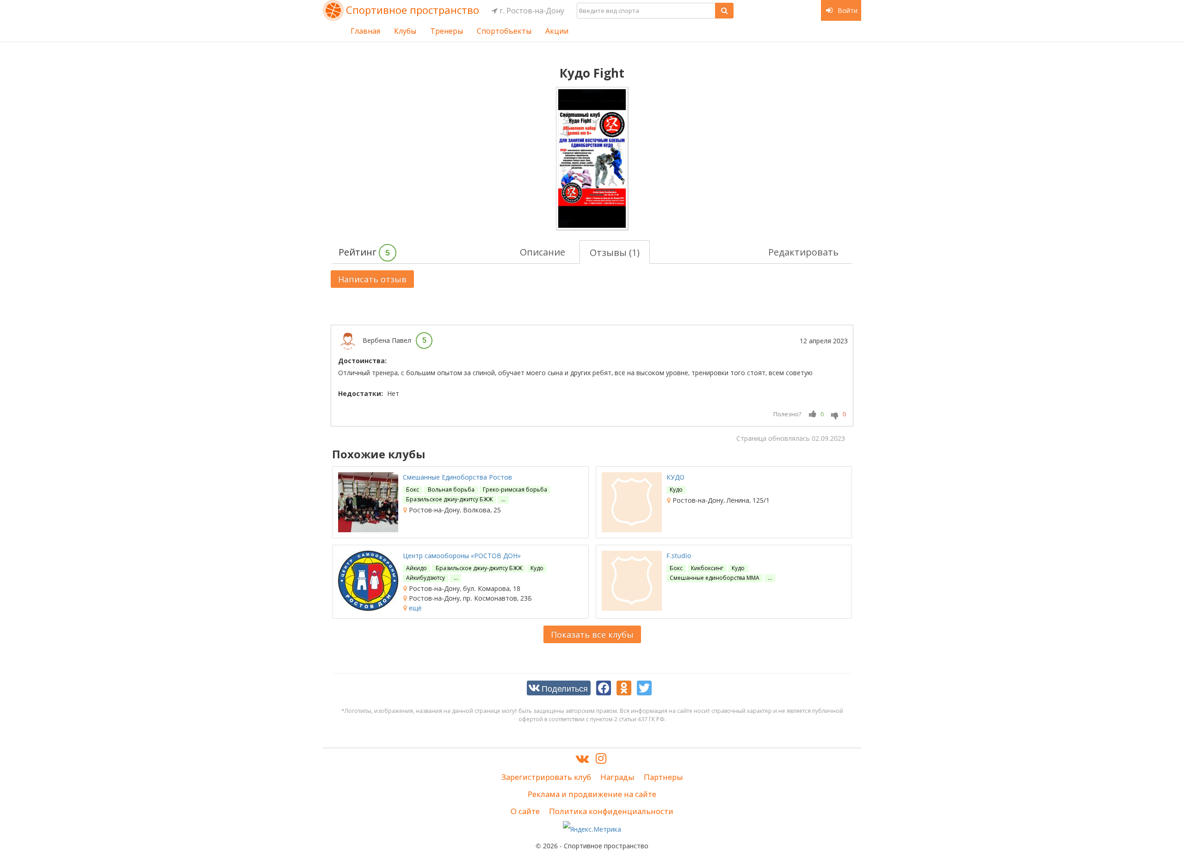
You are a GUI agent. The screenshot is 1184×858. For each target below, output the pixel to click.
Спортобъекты (504, 31)
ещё (414, 607)
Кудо (676, 489)
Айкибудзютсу (425, 578)
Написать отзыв (372, 279)
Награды (617, 777)
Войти (846, 10)
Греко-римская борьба (515, 489)
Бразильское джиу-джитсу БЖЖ (449, 499)
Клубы (405, 31)
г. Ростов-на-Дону (531, 11)
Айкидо (416, 568)
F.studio (678, 555)
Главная (365, 31)
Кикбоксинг (707, 568)
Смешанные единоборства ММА (714, 578)
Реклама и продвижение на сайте (592, 794)
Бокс (412, 489)
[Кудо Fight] (592, 158)
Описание (542, 252)
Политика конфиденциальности (611, 811)
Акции (556, 31)
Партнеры (663, 777)
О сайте (525, 811)
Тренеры (446, 31)
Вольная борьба (451, 489)
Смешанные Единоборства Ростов (457, 477)
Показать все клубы (592, 634)
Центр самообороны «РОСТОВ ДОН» (462, 555)
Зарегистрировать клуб (546, 777)
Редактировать (803, 252)
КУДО (675, 477)
